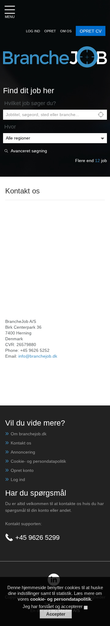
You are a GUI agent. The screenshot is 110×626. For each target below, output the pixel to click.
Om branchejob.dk (28, 433)
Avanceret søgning (29, 151)
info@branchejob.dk (37, 356)
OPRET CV (90, 31)
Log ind (18, 479)
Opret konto (22, 470)
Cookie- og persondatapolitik (38, 461)
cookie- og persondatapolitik (60, 599)
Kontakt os (21, 442)
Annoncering (23, 452)
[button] (33, 31)
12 (97, 160)
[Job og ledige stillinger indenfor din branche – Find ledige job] (55, 49)
